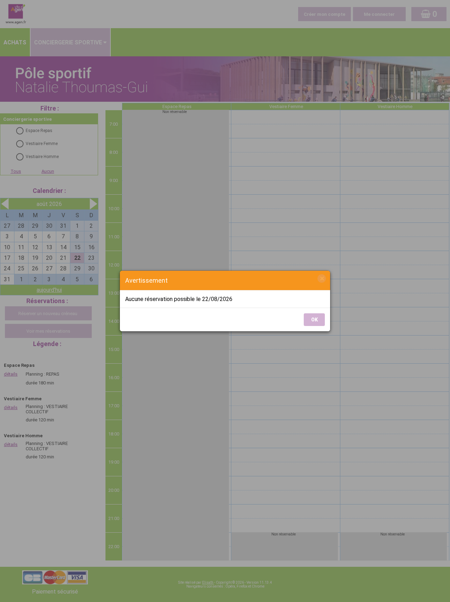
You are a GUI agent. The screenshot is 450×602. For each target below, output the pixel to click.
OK (314, 319)
